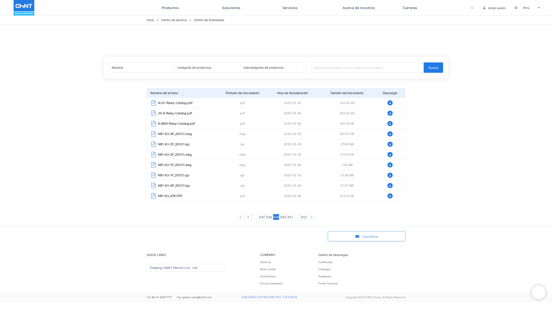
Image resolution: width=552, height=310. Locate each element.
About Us (265, 262)
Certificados (325, 262)
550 (283, 217)
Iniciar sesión (497, 8)
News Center (268, 269)
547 (262, 217)
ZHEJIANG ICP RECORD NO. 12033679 (269, 297)
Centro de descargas (333, 255)
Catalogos (324, 269)
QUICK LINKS (156, 255)
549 (276, 217)
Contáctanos (268, 276)
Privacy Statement (271, 283)
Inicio (150, 20)
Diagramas (324, 276)
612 (304, 217)
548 (269, 217)
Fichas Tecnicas (328, 283)
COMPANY (267, 255)
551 (290, 217)
